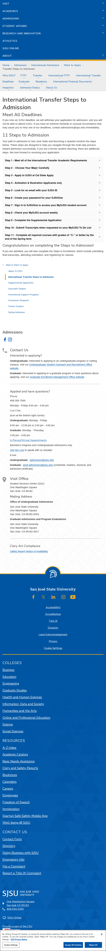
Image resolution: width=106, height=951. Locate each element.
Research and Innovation (21, 33)
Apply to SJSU (15, 271)
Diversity (53, 628)
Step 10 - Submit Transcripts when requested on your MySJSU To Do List (48, 227)
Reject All (93, 945)
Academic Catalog (15, 754)
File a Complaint (13, 866)
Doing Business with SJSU (20, 853)
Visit (5, 3)
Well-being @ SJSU (16, 822)
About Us (51, 87)
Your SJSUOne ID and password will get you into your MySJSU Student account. (46, 199)
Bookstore (9, 775)
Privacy (53, 641)
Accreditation (53, 614)
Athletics (9, 41)
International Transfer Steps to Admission (31, 277)
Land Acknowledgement (53, 634)
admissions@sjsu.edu (42, 460)
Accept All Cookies (73, 945)
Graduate (24, 81)
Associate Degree (17, 288)
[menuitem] (9, 75)
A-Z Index (9, 747)
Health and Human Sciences (22, 697)
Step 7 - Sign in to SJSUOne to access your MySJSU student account (46, 205)
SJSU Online (10, 48)
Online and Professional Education (26, 717)
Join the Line (17, 450)
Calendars (9, 782)
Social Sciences (12, 731)
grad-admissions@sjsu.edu (38, 465)
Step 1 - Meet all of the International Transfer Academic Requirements (46, 160)
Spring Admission (16, 312)
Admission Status (30, 87)
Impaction (8, 87)
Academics (10, 11)
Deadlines (8, 81)
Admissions (10, 18)
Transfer (37, 75)
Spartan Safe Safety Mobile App (25, 816)
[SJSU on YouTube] (73, 597)
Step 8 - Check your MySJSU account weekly (31, 212)
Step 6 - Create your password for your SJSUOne (34, 197)
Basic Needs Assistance (18, 761)
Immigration (10, 809)
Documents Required (18, 300)
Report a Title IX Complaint (21, 873)
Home (5, 65)
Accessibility (53, 607)
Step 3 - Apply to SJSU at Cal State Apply (29, 175)
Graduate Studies (14, 690)
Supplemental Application (21, 282)
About (7, 55)
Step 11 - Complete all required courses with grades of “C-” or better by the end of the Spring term (49, 237)
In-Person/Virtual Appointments (28, 440)
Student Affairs (14, 26)
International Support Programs (23, 294)
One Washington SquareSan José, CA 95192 (20, 903)
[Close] (102, 934)
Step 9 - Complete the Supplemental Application (33, 220)
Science (7, 724)
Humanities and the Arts (19, 711)
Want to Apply (72, 65)
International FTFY (59, 75)
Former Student (16, 306)
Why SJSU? (8, 75)
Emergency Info (13, 859)
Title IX (53, 621)
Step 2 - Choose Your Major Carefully (27, 168)
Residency (41, 81)
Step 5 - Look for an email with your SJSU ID (31, 190)
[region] (53, 940)
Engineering (10, 683)
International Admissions (45, 65)
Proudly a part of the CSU (17, 926)
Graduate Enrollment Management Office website (57, 377)
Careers (7, 788)
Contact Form (12, 839)
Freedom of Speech (16, 802)
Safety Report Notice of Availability (29, 551)
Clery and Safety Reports (20, 768)
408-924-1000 (15, 909)
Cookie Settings (53, 648)
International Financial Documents (72, 81)
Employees (10, 795)
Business (8, 670)
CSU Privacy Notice (19, 939)
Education (9, 677)
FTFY (23, 75)
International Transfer (88, 75)
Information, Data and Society (23, 704)
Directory (8, 846)
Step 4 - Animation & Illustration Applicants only (33, 183)
